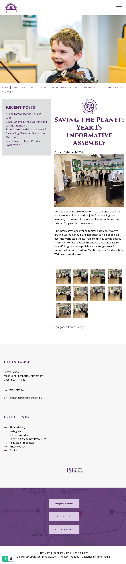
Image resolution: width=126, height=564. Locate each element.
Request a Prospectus (22, 442)
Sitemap (63, 556)
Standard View (61, 552)
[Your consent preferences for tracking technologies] (11, 559)
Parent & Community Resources (28, 439)
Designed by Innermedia (96, 556)
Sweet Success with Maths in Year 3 (26, 129)
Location (64, 516)
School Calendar (19, 435)
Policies (74, 556)
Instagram (16, 431)
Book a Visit (64, 529)
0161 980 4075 (17, 389)
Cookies (14, 450)
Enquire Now (64, 503)
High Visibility (80, 552)
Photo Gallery (76, 327)
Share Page (114, 87)
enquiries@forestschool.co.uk (26, 397)
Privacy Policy (17, 446)
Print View (44, 552)
